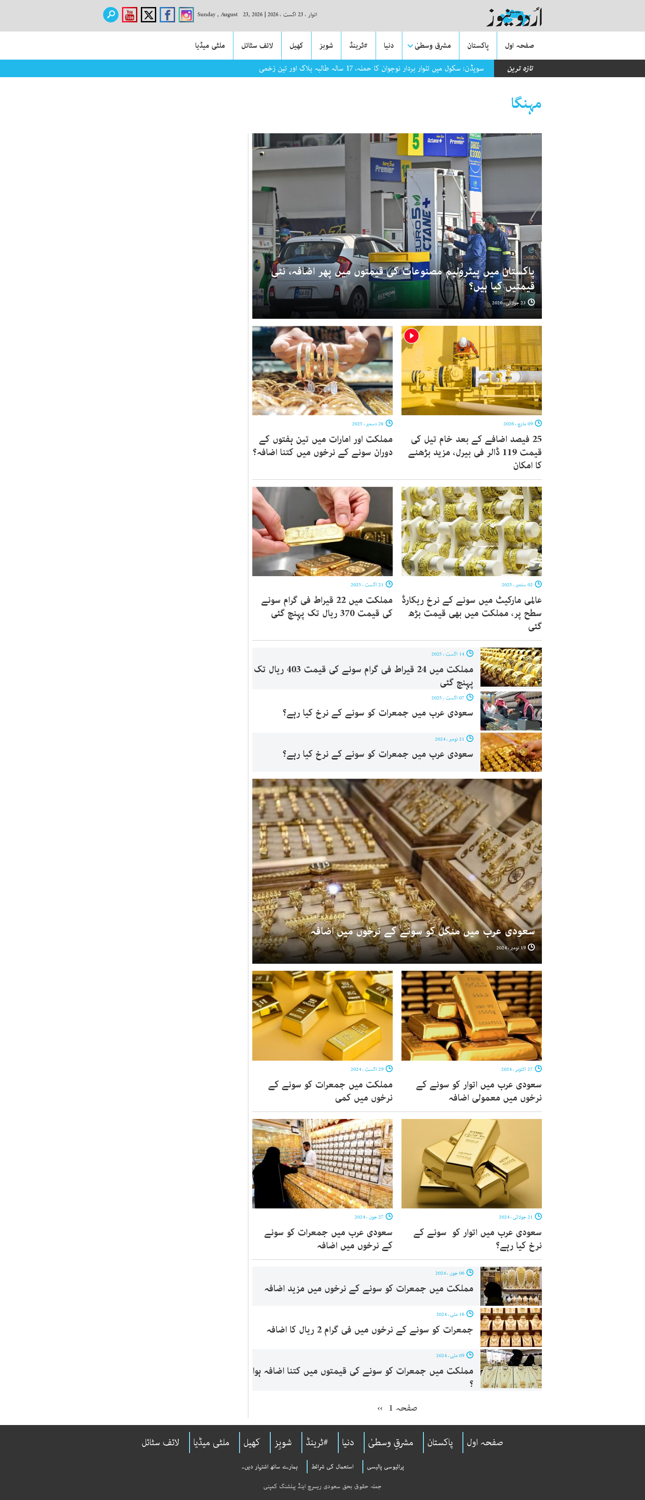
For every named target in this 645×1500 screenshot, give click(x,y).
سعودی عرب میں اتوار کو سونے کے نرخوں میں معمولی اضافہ (479, 1091)
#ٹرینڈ (358, 45)
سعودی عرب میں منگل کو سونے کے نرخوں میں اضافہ (422, 931)
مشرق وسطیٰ (433, 45)
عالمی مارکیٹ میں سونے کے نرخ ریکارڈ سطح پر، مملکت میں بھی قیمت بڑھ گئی (471, 613)
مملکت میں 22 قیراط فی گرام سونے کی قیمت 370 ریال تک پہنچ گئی (327, 606)
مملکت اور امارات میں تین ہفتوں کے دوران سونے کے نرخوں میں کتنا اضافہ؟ (323, 446)
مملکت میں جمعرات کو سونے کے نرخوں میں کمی (330, 1091)
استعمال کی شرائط (332, 1466)
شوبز (326, 45)
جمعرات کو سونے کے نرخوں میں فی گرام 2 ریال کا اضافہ (369, 1330)
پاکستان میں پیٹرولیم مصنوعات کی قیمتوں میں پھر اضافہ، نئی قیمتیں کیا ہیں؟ (403, 279)
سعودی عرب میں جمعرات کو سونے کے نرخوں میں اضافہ (328, 1239)
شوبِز (283, 1443)
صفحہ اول (519, 45)
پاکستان (478, 45)
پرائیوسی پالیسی (385, 1466)
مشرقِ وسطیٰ (390, 1443)
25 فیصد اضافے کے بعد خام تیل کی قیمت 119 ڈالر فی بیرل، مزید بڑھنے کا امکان (475, 452)
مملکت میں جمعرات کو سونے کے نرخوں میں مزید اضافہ (368, 1289)
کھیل (296, 45)
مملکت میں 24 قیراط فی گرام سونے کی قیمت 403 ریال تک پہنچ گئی (363, 676)
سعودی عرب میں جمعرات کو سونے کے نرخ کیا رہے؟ (378, 713)
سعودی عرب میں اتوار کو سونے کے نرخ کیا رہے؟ (477, 1239)
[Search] (110, 14)
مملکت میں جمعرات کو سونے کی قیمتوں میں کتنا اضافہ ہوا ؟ (363, 1377)
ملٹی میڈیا (210, 45)
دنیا (389, 45)
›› (380, 1408)
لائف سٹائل (257, 45)
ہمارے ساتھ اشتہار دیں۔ (269, 1466)
